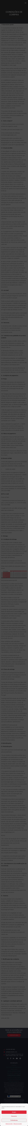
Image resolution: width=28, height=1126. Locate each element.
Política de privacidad (17, 1123)
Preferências (14, 1120)
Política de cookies (9, 1123)
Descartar (14, 1116)
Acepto (14, 1112)
